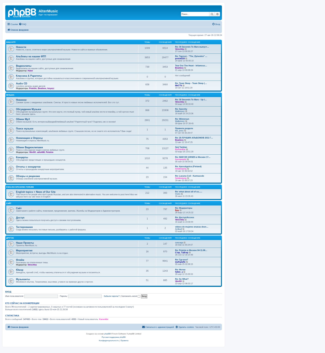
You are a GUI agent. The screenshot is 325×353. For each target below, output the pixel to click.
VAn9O (32, 152)
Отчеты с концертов (28, 166)
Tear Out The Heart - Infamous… (191, 65)
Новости (21, 47)
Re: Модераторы (183, 208)
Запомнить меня (129, 296)
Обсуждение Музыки (28, 109)
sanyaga (179, 242)
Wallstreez (180, 111)
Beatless (179, 68)
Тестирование (24, 227)
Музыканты (23, 279)
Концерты (22, 157)
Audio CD (21, 83)
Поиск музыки (24, 128)
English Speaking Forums (20, 187)
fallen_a (179, 272)
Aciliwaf (178, 229)
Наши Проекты (25, 242)
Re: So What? (182, 279)
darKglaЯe (180, 262)
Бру (177, 210)
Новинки (21, 99)
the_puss (179, 130)
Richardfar (180, 149)
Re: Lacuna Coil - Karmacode (189, 176)
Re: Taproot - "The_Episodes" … (191, 56)
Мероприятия (24, 250)
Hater (30, 71)
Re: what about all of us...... (188, 191)
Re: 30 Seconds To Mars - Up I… (191, 99)
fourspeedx (180, 159)
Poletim (33, 88)
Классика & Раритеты (29, 75)
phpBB (107, 334)
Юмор (19, 269)
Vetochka (179, 49)
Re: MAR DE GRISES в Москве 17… (192, 157)
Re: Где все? (181, 260)
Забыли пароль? (111, 296)
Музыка (10, 95)
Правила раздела (184, 128)
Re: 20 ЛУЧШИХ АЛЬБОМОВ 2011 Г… (194, 138)
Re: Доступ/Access (184, 217)
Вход (8, 292)
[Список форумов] (22, 12)
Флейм (20, 260)
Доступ (20, 217)
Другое (10, 238)
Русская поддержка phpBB (114, 337)
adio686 (41, 152)
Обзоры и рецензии (28, 176)
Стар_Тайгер (181, 252)
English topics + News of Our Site (35, 191)
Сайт (8, 203)
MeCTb (178, 85)
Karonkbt (103, 319)
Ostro (177, 194)
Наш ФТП (10, 42)
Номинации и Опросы (29, 138)
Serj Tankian (181, 147)
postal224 (180, 58)
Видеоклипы (23, 65)
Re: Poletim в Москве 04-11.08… (191, 250)
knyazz (50, 88)
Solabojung (181, 169)
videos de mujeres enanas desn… (191, 227)
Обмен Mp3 (23, 119)
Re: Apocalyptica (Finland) (188, 166)
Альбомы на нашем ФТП (31, 56)
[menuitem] (22, 24)
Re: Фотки (180, 269)
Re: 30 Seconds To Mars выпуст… (192, 47)
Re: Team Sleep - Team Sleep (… (191, 83)
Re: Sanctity (181, 109)
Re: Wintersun (182, 119)
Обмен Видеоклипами (29, 147)
